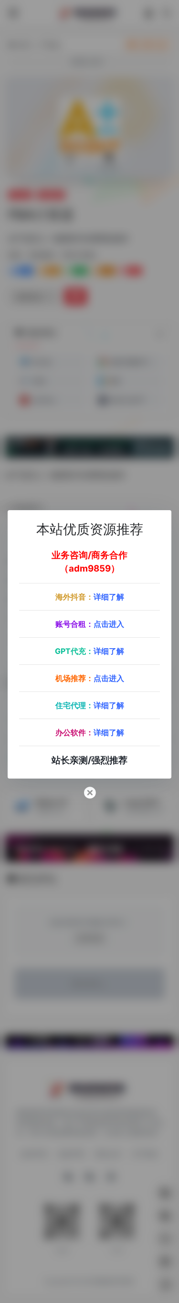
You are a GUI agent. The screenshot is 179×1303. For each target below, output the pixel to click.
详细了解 (109, 597)
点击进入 (109, 624)
